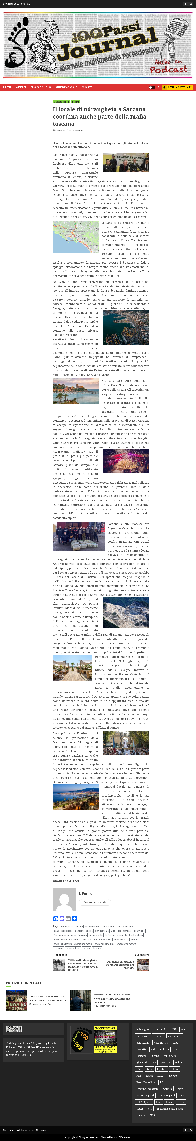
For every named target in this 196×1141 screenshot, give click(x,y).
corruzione (142, 1042)
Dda (113, 931)
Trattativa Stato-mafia (170, 1108)
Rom (158, 1102)
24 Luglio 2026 (39, 1004)
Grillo (178, 1062)
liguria (120, 935)
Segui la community (179, 87)
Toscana (97, 948)
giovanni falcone (146, 1062)
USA (152, 1115)
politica (167, 1089)
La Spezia (110, 935)
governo (165, 1062)
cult (153, 1049)
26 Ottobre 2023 (77, 130)
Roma (169, 1102)
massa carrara (90, 939)
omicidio (135, 939)
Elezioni (141, 1056)
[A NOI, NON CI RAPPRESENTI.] (16, 1000)
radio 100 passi (145, 1095)
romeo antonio (73, 948)
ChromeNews (108, 1137)
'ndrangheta (67, 926)
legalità (161, 1069)
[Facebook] (185, 4)
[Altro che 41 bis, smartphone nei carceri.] (80, 1000)
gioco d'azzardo (79, 935)
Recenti (75, 102)
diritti (7, 87)
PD (161, 1082)
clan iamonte (108, 926)
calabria (79, 926)
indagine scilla (96, 935)
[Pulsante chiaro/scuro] (152, 87)
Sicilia (139, 1108)
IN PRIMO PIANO (52, 996)
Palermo (172, 1075)
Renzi (183, 1095)
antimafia (161, 1029)
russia (180, 1102)
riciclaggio (58, 948)
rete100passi (143, 1102)
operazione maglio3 (104, 944)
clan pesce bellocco (63, 931)
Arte (183, 1029)
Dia (55, 935)
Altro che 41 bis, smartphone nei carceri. (112, 1000)
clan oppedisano (125, 926)
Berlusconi (142, 1036)
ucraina (140, 1115)
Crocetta (141, 1049)
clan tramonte (102, 931)
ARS (174, 1029)
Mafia (64, 939)
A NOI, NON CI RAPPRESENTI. (48, 1000)
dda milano (139, 931)
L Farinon (60, 130)
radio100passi (167, 1095)
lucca (56, 939)
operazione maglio (83, 944)
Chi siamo (8, 1130)
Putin (180, 1089)
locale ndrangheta (134, 935)
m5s (138, 1075)
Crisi (175, 1042)
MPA (160, 1075)
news (63, 996)
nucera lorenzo (121, 939)
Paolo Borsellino (145, 1082)
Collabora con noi (25, 1130)
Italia (149, 1069)
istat (138, 1069)
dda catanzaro (124, 931)
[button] (158, 87)
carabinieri (174, 1036)
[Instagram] (190, 4)
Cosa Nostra (161, 1042)
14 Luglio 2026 (103, 1006)
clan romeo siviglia (84, 931)
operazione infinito (63, 944)
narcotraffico (105, 939)
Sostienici (41, 1130)
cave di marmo (92, 926)
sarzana (86, 948)
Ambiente (20, 87)
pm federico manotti (126, 944)
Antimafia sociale (66, 87)
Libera (175, 1069)
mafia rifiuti (74, 939)
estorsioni (64, 935)
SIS (150, 1108)
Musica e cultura (41, 87)
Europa (155, 1056)
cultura (164, 1049)
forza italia (170, 1056)
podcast (86, 87)
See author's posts (95, 902)
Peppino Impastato (147, 1089)
